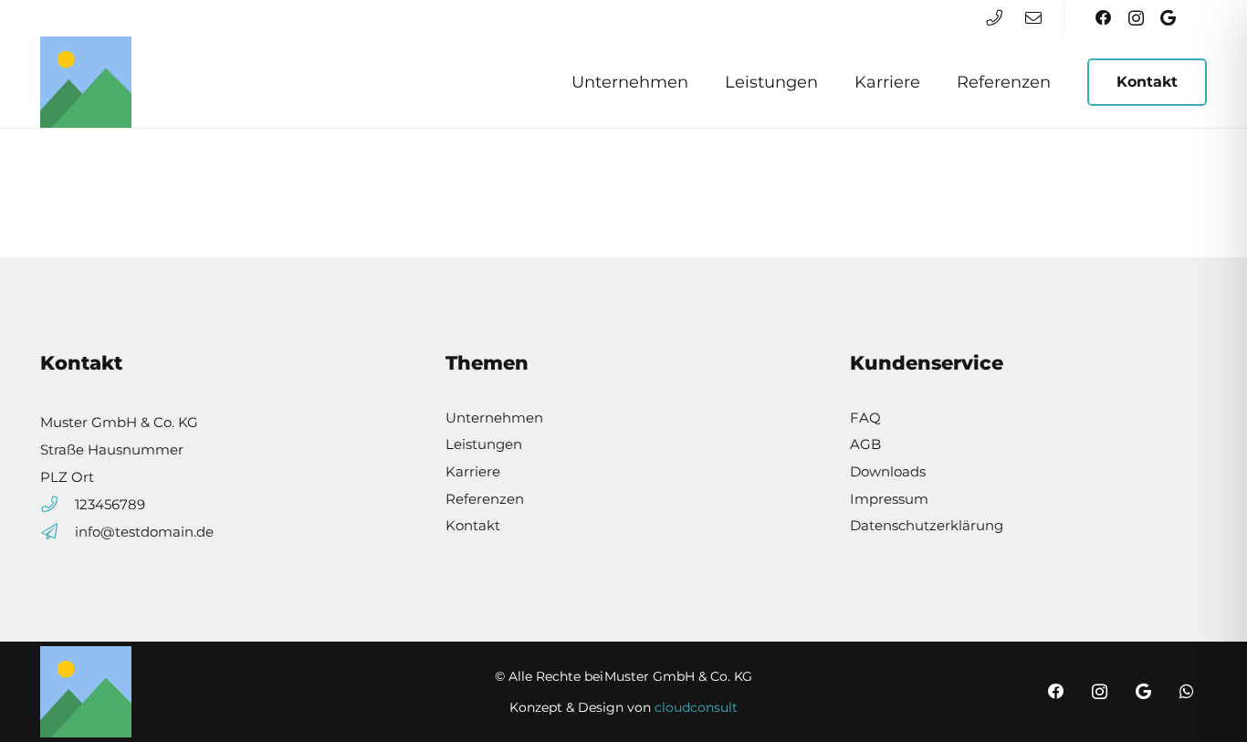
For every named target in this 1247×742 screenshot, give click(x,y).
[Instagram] (1136, 18)
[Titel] (85, 82)
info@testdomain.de (144, 532)
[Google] (1168, 18)
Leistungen (483, 444)
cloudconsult (696, 707)
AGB (865, 444)
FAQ (865, 418)
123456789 (110, 504)
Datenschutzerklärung (926, 525)
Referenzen (484, 499)
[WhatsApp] (1187, 692)
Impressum (889, 499)
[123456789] (57, 504)
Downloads (888, 472)
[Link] (994, 17)
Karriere (472, 472)
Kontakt (472, 525)
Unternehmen (494, 418)
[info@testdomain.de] (57, 532)
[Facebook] (1104, 18)
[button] (698, 82)
